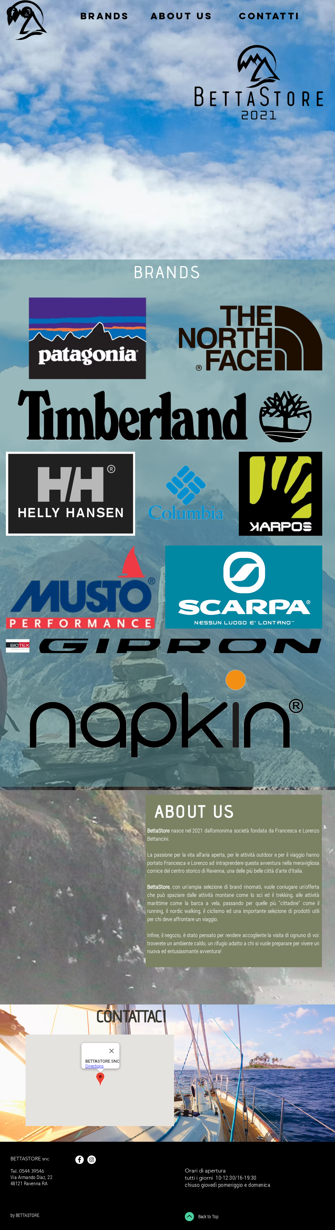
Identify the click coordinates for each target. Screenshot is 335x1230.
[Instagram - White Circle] (91, 1159)
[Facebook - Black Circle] (12, 12)
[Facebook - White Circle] (79, 1159)
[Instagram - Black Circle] (27, 12)
